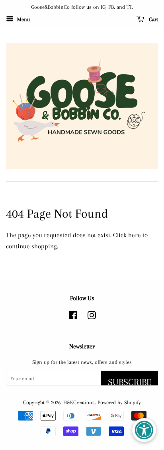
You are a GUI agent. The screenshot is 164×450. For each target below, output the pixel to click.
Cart (152, 19)
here (134, 235)
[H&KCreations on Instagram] (91, 317)
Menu (23, 19)
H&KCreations (79, 402)
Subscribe (129, 381)
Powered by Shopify (119, 402)
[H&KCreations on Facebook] (73, 317)
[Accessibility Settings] (144, 430)
